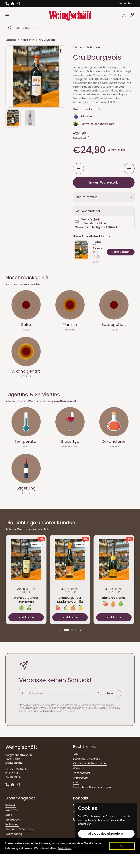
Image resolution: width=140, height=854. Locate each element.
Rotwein (10, 805)
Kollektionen (27, 39)
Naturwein (12, 824)
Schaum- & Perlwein (19, 829)
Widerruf (78, 768)
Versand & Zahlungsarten (90, 763)
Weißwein (12, 810)
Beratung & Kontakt (86, 758)
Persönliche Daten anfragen (92, 787)
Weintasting (13, 834)
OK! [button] (122, 846)
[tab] (93, 223)
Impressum (80, 778)
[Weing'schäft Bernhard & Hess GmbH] (70, 15)
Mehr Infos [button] (64, 848)
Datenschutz (81, 773)
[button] (131, 15)
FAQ (75, 754)
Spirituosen (13, 819)
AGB (76, 782)
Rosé (8, 815)
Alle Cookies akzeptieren (106, 833)
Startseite (10, 39)
